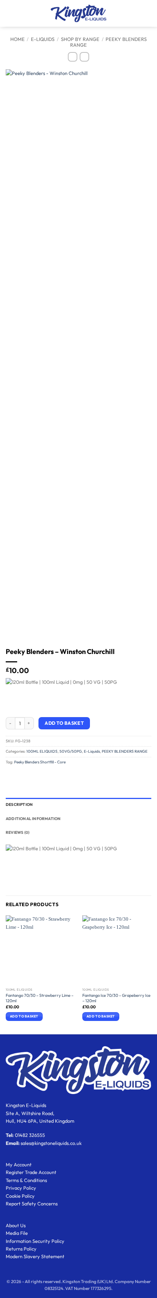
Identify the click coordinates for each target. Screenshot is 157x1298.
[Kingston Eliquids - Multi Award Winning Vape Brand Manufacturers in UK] (78, 13)
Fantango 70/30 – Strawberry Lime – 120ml (40, 998)
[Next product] (72, 57)
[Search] (20, 13)
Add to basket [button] (24, 1016)
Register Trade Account (31, 1172)
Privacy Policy (21, 1188)
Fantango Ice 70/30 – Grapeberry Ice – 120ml (116, 998)
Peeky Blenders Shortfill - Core (40, 762)
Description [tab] (19, 804)
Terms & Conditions (26, 1180)
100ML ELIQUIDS (42, 751)
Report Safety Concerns (32, 1203)
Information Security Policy (35, 1241)
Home (17, 39)
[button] (9, 13)
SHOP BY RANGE (80, 39)
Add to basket (64, 723)
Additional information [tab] (33, 818)
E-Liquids (42, 39)
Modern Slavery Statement (35, 1256)
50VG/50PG (70, 751)
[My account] (134, 13)
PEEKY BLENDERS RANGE (108, 42)
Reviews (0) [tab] (17, 832)
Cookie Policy (20, 1196)
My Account (19, 1164)
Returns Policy (21, 1249)
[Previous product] (84, 57)
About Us (16, 1225)
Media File (17, 1233)
